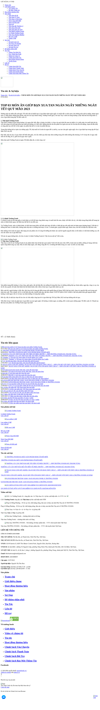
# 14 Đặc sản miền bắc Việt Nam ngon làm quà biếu (24, 389)
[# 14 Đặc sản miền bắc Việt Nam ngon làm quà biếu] (18, 387)
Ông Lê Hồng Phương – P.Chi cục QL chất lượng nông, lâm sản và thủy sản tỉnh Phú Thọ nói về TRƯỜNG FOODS (37, 506)
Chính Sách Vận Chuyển (16, 70)
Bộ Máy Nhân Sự (14, 10)
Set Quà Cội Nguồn (15, 43)
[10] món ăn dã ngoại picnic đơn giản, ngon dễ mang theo (26, 371)
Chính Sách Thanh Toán (16, 68)
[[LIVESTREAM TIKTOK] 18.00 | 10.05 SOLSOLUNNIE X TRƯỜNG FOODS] (27, 380)
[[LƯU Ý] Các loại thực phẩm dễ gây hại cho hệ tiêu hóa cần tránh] (22, 384)
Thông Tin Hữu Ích (15, 52)
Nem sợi (11, 24)
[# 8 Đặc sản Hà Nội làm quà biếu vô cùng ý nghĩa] (17, 398)
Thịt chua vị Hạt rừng (15, 19)
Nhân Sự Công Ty (14, 56)
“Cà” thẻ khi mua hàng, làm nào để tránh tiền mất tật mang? (26, 363)
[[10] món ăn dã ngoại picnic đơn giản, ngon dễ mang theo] (19, 370)
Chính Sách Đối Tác (15, 57)
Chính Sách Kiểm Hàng (16, 72)
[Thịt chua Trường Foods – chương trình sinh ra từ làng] (22, 516)
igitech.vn (17, 672)
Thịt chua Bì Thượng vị (16, 26)
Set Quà (7, 40)
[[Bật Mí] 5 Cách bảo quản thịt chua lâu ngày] (15, 373)
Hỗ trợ (7, 64)
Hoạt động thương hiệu (12, 12)
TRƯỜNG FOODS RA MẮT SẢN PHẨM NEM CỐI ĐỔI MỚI (29, 352)
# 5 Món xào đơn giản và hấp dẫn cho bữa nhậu (23, 396)
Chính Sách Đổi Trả (15, 66)
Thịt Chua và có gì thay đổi (12, 513)
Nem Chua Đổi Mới (15, 21)
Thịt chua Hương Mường (16, 35)
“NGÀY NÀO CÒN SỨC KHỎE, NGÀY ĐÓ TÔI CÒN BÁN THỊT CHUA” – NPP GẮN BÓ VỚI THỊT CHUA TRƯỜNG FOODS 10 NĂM (46, 475)
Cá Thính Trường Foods (16, 33)
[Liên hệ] (3, 708)
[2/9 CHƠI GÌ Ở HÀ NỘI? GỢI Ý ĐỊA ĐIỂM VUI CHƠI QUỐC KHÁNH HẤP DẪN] (33, 485)
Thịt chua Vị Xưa (14, 17)
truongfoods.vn (22, 670)
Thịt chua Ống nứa (14, 28)
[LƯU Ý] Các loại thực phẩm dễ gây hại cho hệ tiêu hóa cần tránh (28, 385)
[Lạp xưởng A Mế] (11, 419)
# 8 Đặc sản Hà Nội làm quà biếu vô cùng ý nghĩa (23, 399)
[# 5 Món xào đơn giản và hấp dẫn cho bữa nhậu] (16, 394)
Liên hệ (7, 63)
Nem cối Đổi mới (14, 22)
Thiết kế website (6, 672)
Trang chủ (8, 5)
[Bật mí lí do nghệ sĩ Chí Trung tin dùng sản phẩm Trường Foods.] (21, 347)
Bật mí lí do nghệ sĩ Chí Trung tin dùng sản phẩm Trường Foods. (28, 348)
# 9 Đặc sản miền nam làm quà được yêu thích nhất (24, 403)
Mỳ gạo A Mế (13, 36)
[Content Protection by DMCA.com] (14, 620)
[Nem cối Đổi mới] (11, 444)
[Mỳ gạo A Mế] (10, 427)
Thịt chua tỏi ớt (13, 15)
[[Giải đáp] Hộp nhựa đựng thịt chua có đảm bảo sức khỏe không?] (22, 377)
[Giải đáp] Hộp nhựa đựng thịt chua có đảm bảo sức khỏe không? (28, 378)
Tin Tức (7, 50)
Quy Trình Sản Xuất (15, 54)
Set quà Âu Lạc (13, 47)
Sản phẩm (8, 14)
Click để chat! (5, 687)
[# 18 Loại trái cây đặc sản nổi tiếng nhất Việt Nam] (17, 391)
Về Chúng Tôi (13, 8)
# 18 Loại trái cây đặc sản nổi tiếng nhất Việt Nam (23, 392)
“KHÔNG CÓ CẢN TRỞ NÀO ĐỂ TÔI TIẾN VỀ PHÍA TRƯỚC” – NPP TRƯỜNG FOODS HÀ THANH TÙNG (45, 356)
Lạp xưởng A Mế (6, 423)
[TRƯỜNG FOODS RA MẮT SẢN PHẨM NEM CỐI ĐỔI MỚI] (22, 350)
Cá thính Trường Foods (8, 415)
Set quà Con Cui (14, 42)
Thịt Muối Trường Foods (16, 31)
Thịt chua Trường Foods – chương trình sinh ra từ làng (17, 519)
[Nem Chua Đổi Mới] (12, 436)
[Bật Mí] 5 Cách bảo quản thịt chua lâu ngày (22, 375)
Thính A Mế (12, 38)
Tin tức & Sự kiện (14, 95)
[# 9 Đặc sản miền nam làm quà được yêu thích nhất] (17, 401)
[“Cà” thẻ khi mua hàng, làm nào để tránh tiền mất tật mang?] (20, 361)
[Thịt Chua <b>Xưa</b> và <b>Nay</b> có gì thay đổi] (22, 509)
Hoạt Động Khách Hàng (16, 59)
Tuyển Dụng (12, 61)
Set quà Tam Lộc (14, 45)
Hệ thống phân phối (11, 49)
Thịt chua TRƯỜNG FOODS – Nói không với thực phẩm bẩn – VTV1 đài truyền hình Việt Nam (31, 526)
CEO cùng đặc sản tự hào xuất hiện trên (23, 499)
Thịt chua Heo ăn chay (16, 29)
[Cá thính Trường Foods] (13, 410)
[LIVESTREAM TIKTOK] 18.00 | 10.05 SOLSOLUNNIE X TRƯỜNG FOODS (34, 382)
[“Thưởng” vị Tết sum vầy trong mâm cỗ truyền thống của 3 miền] (21, 357)
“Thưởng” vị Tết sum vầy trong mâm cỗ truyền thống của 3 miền (28, 359)
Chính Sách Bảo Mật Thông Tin (19, 73)
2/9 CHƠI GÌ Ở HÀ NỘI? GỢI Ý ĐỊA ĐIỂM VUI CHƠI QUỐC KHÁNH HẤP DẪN (28, 488)
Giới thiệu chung (10, 7)
